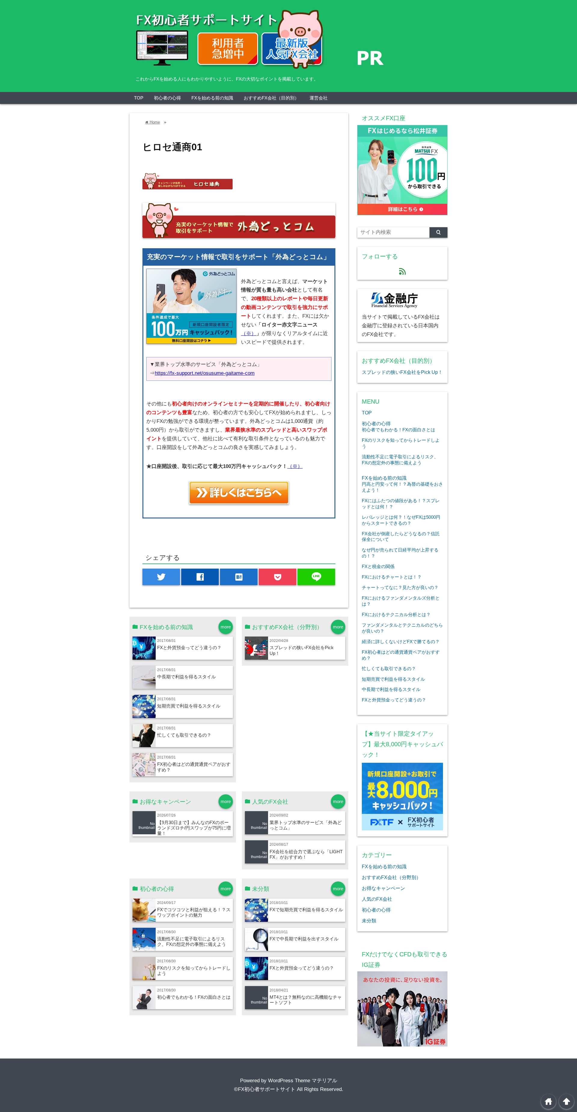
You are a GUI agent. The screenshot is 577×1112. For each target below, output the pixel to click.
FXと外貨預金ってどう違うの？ (189, 647)
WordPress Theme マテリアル (302, 1080)
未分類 (369, 920)
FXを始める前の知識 (212, 97)
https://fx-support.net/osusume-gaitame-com (205, 373)
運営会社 (319, 97)
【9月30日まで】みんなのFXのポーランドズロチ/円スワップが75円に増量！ (194, 828)
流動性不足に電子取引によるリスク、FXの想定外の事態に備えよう (191, 941)
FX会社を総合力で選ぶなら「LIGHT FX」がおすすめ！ (306, 854)
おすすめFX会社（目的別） (271, 97)
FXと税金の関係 (378, 566)
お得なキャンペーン (383, 888)
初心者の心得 (167, 97)
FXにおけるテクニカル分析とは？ (396, 614)
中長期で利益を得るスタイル (186, 676)
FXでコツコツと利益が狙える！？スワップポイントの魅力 (193, 912)
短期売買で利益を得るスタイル (188, 705)
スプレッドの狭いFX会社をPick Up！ (402, 372)
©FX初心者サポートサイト (264, 1089)
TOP (138, 97)
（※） (248, 333)
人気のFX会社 (377, 899)
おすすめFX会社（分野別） (391, 877)
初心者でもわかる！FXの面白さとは (193, 997)
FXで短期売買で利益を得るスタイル (306, 909)
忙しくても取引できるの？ (184, 735)
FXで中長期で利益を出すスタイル (304, 938)
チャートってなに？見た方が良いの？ (400, 587)
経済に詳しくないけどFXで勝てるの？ (401, 641)
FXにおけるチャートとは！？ (392, 576)
